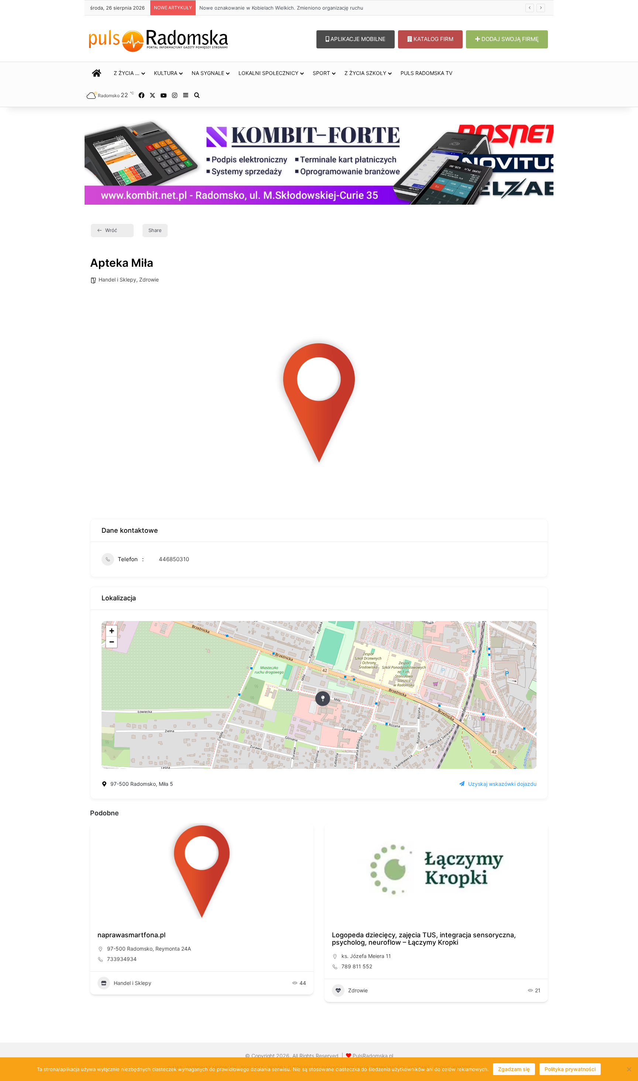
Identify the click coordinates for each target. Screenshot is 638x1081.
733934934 (122, 959)
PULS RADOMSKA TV (426, 73)
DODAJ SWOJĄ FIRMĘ (509, 38)
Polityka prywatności (570, 1069)
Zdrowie (149, 279)
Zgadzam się (514, 1069)
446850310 (174, 559)
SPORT (321, 73)
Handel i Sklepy (117, 279)
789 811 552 (357, 966)
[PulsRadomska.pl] (158, 39)
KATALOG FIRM (432, 38)
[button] (95, 915)
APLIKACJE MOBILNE (357, 38)
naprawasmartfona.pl (131, 935)
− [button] (111, 642)
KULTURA (165, 73)
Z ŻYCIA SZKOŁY (365, 73)
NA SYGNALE (208, 73)
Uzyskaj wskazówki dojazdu (502, 784)
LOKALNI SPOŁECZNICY (268, 73)
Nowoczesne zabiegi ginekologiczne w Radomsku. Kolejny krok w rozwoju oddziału (289, 8)
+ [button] (111, 630)
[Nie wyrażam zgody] (628, 1069)
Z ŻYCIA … (127, 73)
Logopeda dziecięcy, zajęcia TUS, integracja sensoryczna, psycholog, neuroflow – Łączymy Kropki (424, 938)
